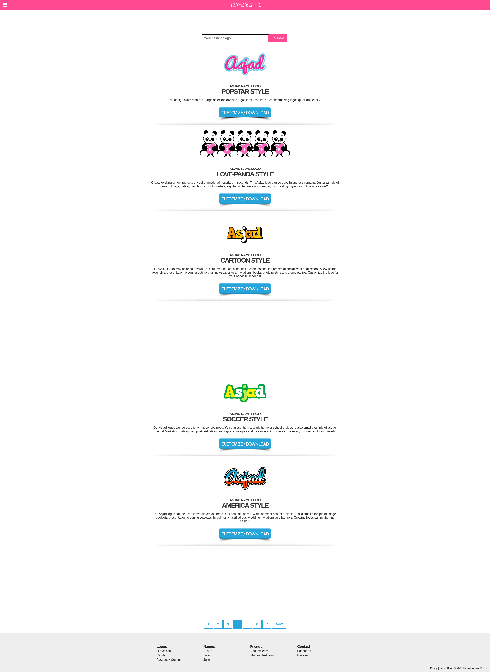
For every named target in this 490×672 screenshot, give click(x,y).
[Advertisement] (246, 19)
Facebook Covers (169, 659)
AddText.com (259, 650)
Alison (207, 650)
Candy (161, 655)
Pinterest (303, 655)
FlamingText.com (262, 655)
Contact (303, 646)
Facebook (304, 650)
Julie (206, 659)
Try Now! (278, 38)
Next (279, 624)
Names (209, 646)
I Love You (164, 650)
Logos (162, 646)
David (207, 655)
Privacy (433, 668)
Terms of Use (445, 668)
